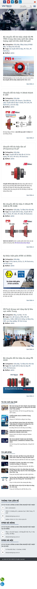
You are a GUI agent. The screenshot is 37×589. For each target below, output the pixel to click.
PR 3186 (20, 214)
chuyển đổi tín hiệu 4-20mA (14, 102)
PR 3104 (26, 102)
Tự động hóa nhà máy (13, 46)
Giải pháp (16, 44)
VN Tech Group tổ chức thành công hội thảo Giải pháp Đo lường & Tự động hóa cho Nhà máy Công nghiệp (22, 407)
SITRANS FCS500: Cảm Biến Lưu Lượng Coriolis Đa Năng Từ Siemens (21, 463)
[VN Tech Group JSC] (6, 6)
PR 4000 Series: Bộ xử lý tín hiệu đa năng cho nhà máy (21, 486)
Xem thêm (30, 84)
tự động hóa (29, 319)
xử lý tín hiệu (14, 105)
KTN (25, 317)
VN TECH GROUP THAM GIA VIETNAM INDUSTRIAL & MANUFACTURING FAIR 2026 (21, 440)
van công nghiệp (12, 321)
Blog (15, 315)
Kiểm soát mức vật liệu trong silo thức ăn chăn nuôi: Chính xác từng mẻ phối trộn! (21, 456)
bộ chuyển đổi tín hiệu (16, 49)
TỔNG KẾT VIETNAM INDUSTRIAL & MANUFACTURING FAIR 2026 (20, 431)
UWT (4, 321)
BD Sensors (18, 100)
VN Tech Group (7, 263)
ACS (10, 317)
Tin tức (25, 315)
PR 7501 (26, 49)
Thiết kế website (30, 559)
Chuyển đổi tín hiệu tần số (17, 154)
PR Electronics (24, 156)
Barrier (15, 261)
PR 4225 (16, 156)
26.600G (12, 100)
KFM (21, 317)
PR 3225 (10, 156)
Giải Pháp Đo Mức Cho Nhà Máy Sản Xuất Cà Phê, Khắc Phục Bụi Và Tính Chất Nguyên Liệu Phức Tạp (22, 470)
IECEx (20, 261)
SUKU (12, 319)
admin (12, 53)
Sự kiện (19, 315)
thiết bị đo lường (20, 319)
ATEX (11, 261)
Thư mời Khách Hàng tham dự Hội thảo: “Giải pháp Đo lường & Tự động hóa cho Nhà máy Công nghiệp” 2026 (21, 424)
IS (23, 261)
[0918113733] (2, 579)
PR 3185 (14, 214)
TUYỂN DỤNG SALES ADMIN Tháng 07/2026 (20, 416)
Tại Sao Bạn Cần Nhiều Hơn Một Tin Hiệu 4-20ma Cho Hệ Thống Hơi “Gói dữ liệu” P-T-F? (22, 478)
